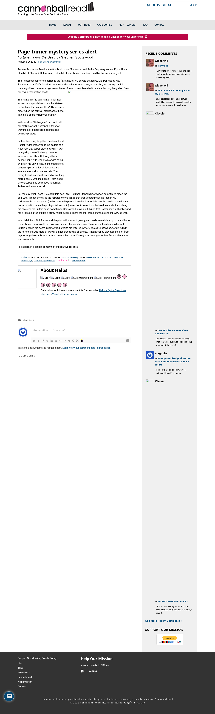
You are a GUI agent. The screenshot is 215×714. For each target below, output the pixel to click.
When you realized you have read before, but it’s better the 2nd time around (173, 361)
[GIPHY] (82, 341)
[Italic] (38, 341)
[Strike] (47, 341)
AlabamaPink (25, 681)
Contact (22, 686)
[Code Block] (65, 341)
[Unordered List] (56, 341)
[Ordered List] (51, 341)
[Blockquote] (60, 341)
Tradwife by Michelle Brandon (173, 601)
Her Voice (163, 65)
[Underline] (43, 341)
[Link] (69, 341)
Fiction (65, 257)
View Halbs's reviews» (64, 294)
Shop (20, 667)
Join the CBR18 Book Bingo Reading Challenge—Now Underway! (106, 36)
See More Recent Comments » (163, 620)
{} (73, 340)
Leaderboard (25, 677)
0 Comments (78, 260)
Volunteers (24, 672)
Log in (193, 4)
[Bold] (34, 341)
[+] (77, 340)
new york (118, 257)
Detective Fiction (95, 257)
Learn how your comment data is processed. (86, 347)
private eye (26, 260)
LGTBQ (109, 257)
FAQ (20, 662)
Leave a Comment (52, 62)
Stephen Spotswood (44, 260)
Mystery (74, 257)
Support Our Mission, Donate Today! (37, 658)
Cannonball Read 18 (56, 6)
